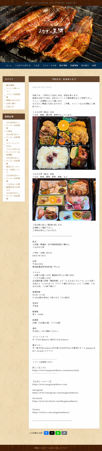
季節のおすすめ (13, 100)
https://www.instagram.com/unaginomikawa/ (55, 392)
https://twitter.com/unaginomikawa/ (51, 412)
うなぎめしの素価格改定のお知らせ (13, 187)
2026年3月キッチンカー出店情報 (13, 196)
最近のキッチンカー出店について (13, 169)
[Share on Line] (58, 433)
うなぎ (37, 65)
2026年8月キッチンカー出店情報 (13, 125)
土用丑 (9, 131)
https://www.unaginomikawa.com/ (49, 384)
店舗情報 (74, 65)
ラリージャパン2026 (13, 144)
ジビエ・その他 (49, 65)
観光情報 (63, 65)
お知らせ (10, 106)
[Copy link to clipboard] (64, 433)
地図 (94, 65)
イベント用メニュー (13, 89)
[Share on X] (52, 433)
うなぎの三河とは (23, 65)
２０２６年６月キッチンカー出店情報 (13, 152)
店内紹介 (85, 65)
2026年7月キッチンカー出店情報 (13, 137)
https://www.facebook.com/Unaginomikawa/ (55, 401)
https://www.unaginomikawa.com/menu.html (55, 370)
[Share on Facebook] (46, 433)
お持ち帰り (11, 103)
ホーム (9, 65)
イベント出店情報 (13, 95)
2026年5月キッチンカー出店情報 (13, 161)
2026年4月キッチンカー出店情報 (13, 178)
